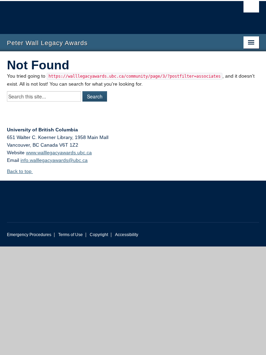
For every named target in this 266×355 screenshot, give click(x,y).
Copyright (99, 234)
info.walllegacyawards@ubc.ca (54, 160)
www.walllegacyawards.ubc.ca (59, 152)
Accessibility (126, 234)
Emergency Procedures (29, 234)
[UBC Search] (251, 8)
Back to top (20, 171)
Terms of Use (70, 234)
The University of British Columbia (114, 14)
